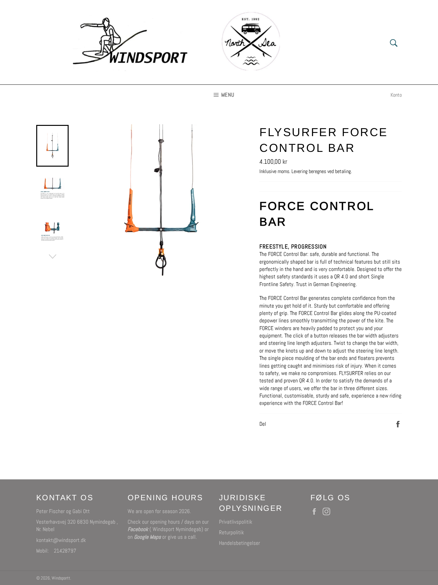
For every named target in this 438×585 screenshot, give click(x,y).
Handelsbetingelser (239, 542)
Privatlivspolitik (235, 521)
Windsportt (61, 578)
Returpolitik (231, 532)
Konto (396, 95)
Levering (299, 171)
